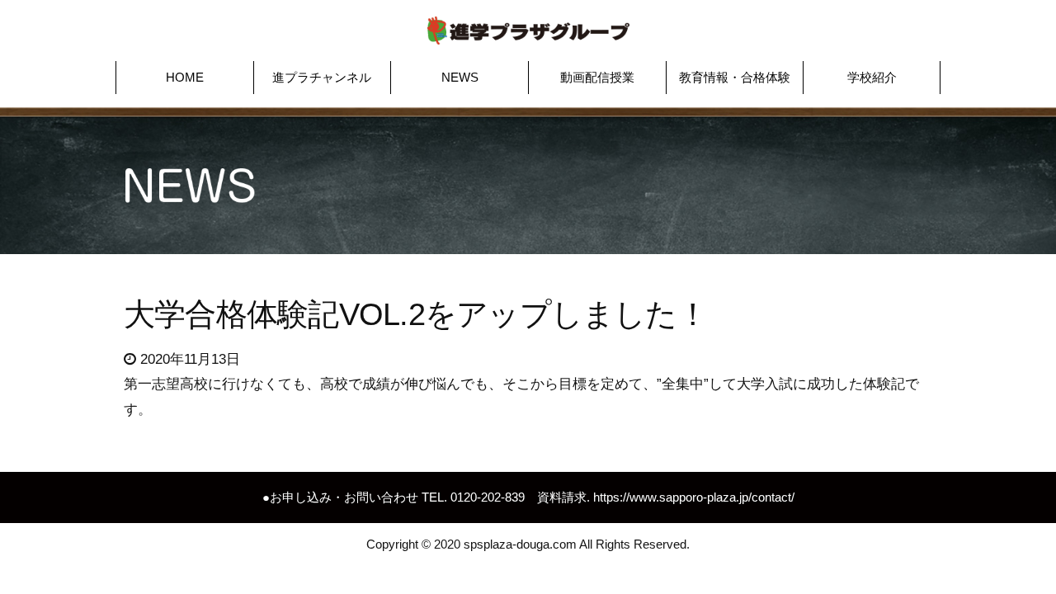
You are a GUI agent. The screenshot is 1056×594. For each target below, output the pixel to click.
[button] (184, 77)
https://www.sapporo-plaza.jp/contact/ (693, 497)
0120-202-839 (487, 497)
